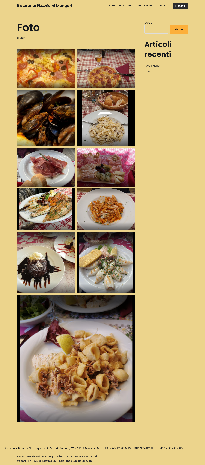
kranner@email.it (145, 448)
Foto (147, 71)
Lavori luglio (152, 66)
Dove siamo (125, 5)
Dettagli (161, 5)
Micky (23, 37)
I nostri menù (144, 5)
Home (112, 5)
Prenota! (180, 6)
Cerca (148, 23)
